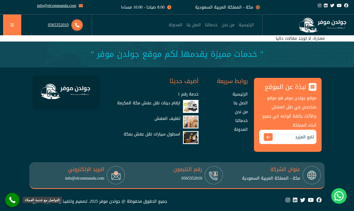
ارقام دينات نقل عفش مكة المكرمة (148, 103)
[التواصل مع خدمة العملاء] (12, 200)
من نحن (241, 112)
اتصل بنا (240, 103)
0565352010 (58, 25)
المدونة (241, 129)
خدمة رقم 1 (188, 94)
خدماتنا (241, 121)
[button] (339, 196)
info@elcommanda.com (56, 6)
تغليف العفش (167, 118)
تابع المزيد (304, 137)
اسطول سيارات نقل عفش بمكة (152, 134)
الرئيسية (240, 94)
